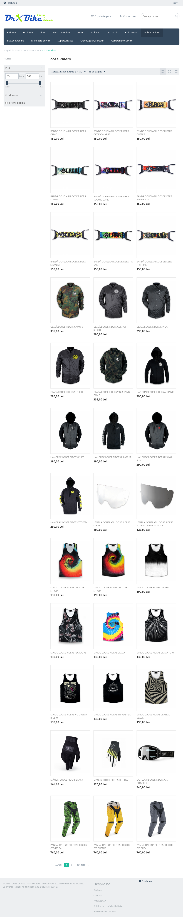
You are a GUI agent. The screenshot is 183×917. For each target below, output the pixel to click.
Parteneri (98, 890)
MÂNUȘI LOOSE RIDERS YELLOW (110, 779)
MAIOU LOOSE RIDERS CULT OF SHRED (67, 589)
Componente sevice (121, 40)
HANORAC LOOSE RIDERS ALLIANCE (156, 392)
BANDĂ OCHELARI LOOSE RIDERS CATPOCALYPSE (111, 132)
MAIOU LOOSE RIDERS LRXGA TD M (155, 652)
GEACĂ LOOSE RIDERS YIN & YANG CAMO (111, 393)
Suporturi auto (65, 40)
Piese (42, 32)
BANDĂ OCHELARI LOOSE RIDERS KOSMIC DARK (111, 198)
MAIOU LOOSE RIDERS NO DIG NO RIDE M (68, 716)
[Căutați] (177, 16)
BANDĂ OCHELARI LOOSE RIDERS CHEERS (154, 132)
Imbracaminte (151, 32)
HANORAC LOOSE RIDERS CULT (67, 457)
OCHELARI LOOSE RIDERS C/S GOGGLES (152, 781)
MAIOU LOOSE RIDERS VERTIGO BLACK (153, 716)
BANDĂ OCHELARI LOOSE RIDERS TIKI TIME (154, 263)
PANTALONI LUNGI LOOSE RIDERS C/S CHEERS (111, 846)
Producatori (99, 900)
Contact (97, 895)
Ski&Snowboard (15, 40)
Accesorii (112, 32)
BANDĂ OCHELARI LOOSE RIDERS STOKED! (68, 263)
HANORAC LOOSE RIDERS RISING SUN (154, 458)
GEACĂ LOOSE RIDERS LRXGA (152, 326)
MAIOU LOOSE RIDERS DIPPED (153, 587)
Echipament (131, 32)
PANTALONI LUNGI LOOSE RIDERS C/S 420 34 (68, 846)
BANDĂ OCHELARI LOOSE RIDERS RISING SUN (154, 198)
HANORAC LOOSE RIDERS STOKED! (68, 522)
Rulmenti (96, 32)
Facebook (11, 2)
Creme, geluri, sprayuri (92, 40)
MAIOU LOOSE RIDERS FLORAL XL (68, 652)
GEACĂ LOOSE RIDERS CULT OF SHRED (109, 328)
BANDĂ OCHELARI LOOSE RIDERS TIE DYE (113, 263)
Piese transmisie (61, 32)
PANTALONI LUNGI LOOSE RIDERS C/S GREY (155, 846)
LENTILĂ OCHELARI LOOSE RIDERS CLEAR (111, 524)
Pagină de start (12, 50)
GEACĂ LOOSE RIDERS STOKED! (66, 392)
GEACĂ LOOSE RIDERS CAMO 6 (66, 326)
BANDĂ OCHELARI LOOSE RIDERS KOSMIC (68, 198)
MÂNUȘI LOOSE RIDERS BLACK (66, 779)
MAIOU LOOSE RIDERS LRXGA (109, 652)
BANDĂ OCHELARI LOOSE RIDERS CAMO (68, 132)
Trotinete (28, 32)
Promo (80, 32)
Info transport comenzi (105, 911)
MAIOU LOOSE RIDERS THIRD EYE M (112, 714)
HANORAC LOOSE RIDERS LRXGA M (112, 457)
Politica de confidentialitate (107, 906)
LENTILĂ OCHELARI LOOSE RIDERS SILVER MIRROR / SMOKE (155, 524)
